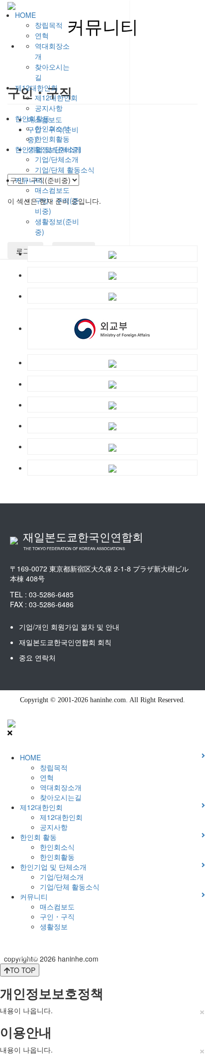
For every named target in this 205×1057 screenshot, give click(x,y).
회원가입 (3, 955)
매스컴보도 (52, 190)
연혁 (42, 35)
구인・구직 (57, 916)
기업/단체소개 (57, 159)
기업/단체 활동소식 (65, 169)
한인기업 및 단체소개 (48, 149)
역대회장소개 (61, 787)
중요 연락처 (37, 657)
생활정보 (54, 926)
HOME (25, 15)
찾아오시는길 (61, 797)
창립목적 (49, 25)
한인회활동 (32, 118)
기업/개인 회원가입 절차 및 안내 (69, 627)
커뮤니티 (29, 180)
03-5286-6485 (51, 594)
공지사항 (49, 108)
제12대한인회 (36, 87)
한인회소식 (52, 128)
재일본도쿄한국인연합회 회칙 (65, 642)
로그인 (1, 955)
